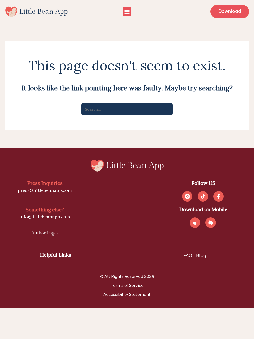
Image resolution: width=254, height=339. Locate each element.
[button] (127, 11)
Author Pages (45, 233)
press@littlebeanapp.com (45, 190)
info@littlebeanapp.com (44, 217)
